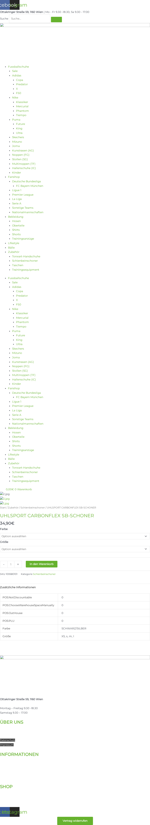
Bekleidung (15, 216)
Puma (16, 119)
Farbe (4, 529)
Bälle (11, 247)
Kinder (16, 172)
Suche (4, 18)
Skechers (18, 137)
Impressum (7, 744)
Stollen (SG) (20, 159)
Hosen (16, 221)
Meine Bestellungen (13, 795)
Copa (19, 79)
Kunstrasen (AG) (23, 150)
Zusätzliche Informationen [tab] (18, 587)
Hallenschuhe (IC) (24, 168)
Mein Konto (8, 791)
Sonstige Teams (22, 207)
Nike (15, 97)
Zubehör (13, 251)
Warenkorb (7, 800)
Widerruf (5, 772)
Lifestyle (13, 243)
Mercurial (22, 106)
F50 (18, 93)
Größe (4, 541)
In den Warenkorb (42, 564)
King (19, 128)
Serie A (16, 203)
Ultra (19, 132)
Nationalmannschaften (27, 212)
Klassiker (22, 102)
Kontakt (5, 731)
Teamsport (7, 735)
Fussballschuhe (18, 66)
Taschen (17, 265)
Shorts (16, 234)
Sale (15, 70)
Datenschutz (7, 740)
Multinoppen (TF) (24, 163)
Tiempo (21, 115)
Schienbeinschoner (25, 260)
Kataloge (6, 759)
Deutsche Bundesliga (26, 181)
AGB (2, 777)
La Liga (17, 198)
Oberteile (18, 225)
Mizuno (17, 141)
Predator (22, 84)
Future (20, 123)
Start (3, 507)
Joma (16, 146)
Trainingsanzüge (23, 238)
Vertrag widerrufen (75, 820)
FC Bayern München (29, 185)
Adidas (16, 75)
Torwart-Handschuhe (26, 256)
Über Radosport (10, 726)
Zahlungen (7, 768)
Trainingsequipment (25, 269)
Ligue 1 (16, 190)
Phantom (22, 110)
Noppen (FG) (20, 154)
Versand (5, 763)
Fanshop (14, 176)
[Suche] (56, 19)
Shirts (16, 229)
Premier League (22, 194)
